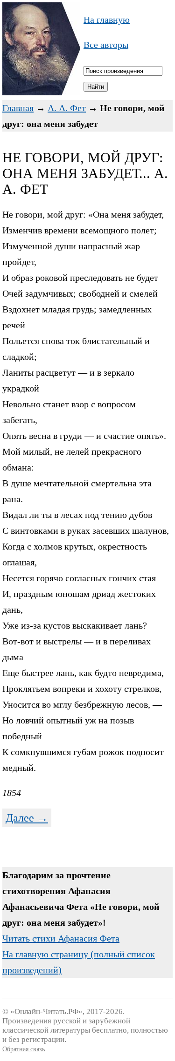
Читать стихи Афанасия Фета (60, 938)
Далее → (27, 818)
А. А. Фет (67, 108)
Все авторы (106, 45)
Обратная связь (23, 1049)
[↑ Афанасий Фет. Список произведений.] (41, 92)
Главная (18, 108)
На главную (107, 19)
